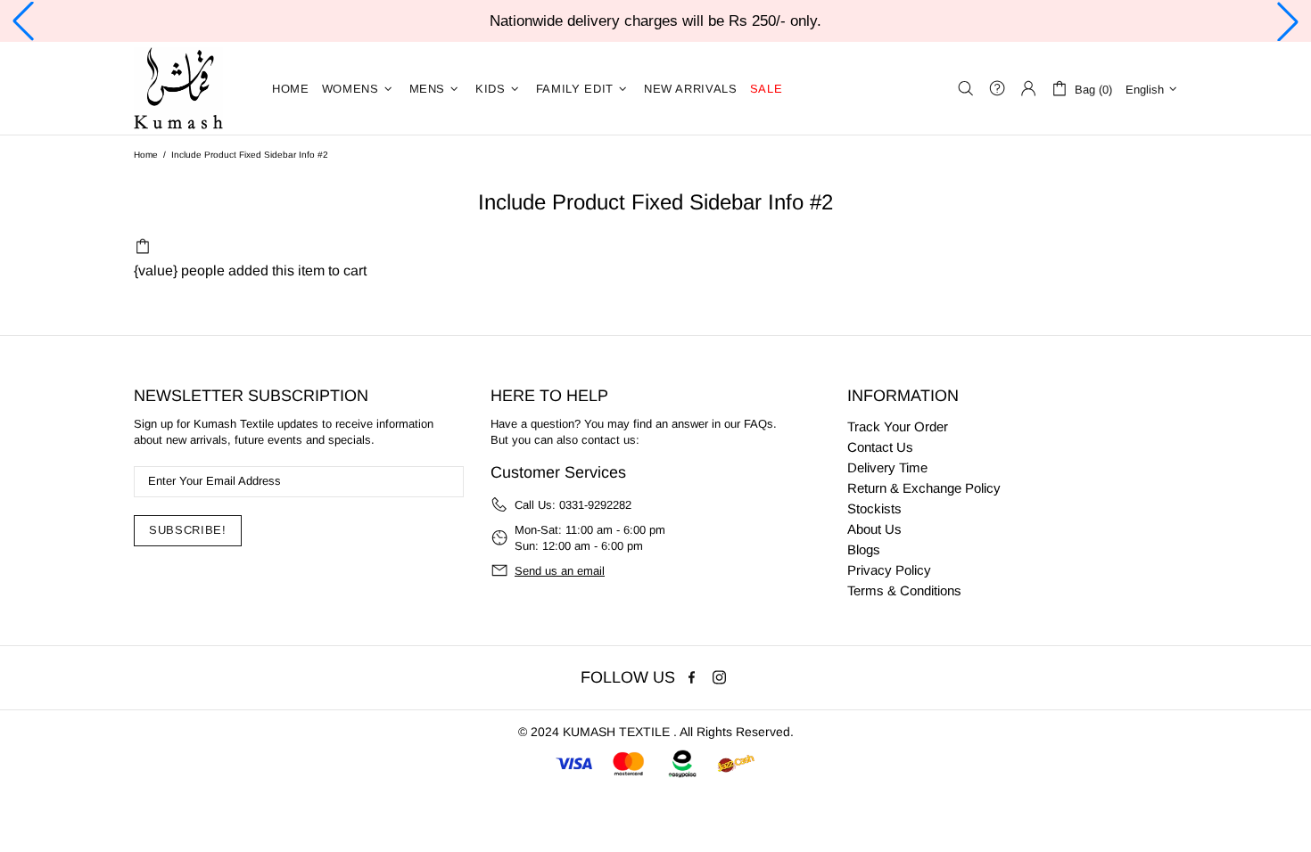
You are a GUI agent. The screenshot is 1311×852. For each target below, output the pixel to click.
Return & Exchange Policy (924, 488)
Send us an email (560, 571)
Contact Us (880, 447)
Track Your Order (897, 426)
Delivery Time (887, 467)
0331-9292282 (595, 505)
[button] (23, 21)
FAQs (758, 423)
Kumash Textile (178, 87)
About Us (874, 529)
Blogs (863, 549)
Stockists (874, 508)
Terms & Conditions (904, 590)
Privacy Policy (889, 570)
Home (146, 155)
